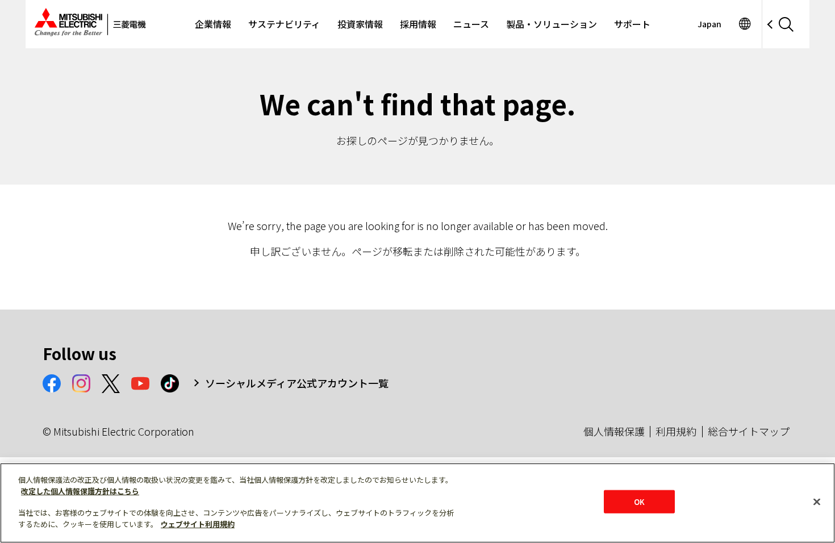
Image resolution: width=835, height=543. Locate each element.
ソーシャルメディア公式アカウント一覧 (297, 382)
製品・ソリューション (551, 24)
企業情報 (213, 24)
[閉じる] (816, 501)
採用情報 (418, 24)
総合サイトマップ (749, 431)
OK (639, 501)
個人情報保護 (614, 431)
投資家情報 (360, 24)
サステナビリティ (284, 24)
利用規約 (676, 431)
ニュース (471, 24)
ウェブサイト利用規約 (198, 524)
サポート (632, 24)
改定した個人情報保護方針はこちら (80, 491)
